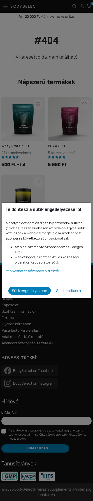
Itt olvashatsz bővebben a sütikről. (32, 270)
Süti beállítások (68, 290)
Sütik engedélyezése (29, 290)
